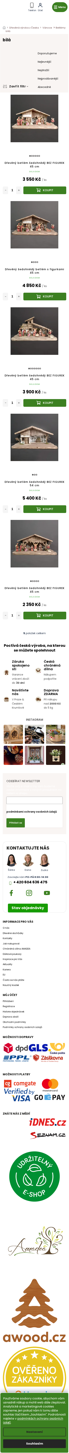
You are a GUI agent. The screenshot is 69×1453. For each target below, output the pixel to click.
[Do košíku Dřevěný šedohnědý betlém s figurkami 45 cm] (44, 296)
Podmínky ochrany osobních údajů (22, 1027)
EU (4, 974)
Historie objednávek (13, 1011)
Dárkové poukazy (12, 954)
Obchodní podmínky (14, 1022)
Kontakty (7, 938)
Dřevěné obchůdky (13, 933)
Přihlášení (8, 1001)
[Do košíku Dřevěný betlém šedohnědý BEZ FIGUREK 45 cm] (44, 190)
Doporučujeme (47, 53)
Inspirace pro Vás (12, 959)
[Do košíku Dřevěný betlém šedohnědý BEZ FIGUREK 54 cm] (44, 509)
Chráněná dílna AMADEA (16, 948)
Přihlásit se (15, 822)
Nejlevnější (44, 62)
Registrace (9, 1006)
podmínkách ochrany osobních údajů (33, 1420)
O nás (6, 927)
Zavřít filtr (17, 86)
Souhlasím (34, 1443)
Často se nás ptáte (13, 980)
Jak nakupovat (11, 943)
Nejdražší (43, 70)
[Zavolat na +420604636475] (32, 6)
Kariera (7, 969)
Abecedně (44, 87)
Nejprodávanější (48, 78)
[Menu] (60, 7)
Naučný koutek (11, 985)
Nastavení (34, 1432)
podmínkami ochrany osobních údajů (31, 812)
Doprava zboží (11, 1016)
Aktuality (7, 964)
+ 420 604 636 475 (30, 882)
